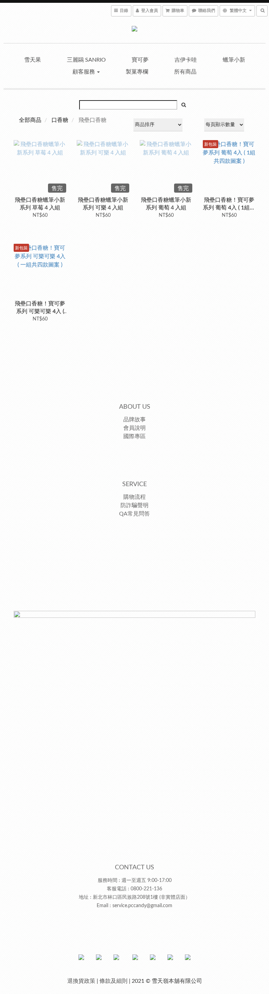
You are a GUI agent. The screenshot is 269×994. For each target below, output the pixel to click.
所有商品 (185, 72)
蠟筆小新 (234, 60)
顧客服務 (84, 72)
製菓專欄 (137, 72)
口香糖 (59, 120)
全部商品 (30, 120)
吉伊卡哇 (185, 60)
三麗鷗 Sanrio (86, 60)
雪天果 (32, 60)
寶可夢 (140, 60)
